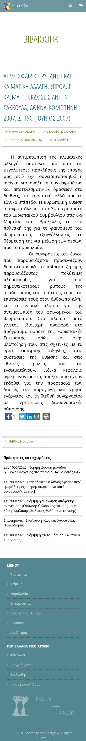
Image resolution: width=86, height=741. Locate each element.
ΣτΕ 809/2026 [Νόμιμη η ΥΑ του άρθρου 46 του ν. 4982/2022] (42, 558)
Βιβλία (13, 462)
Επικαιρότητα (20, 624)
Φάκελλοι (17, 676)
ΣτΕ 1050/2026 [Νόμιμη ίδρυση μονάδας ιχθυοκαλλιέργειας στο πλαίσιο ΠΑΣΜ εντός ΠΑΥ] (42, 490)
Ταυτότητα (18, 595)
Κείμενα (16, 605)
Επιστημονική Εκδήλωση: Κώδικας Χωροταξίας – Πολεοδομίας (41, 543)
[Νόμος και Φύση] (7, 6)
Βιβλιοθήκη (43, 38)
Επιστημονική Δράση (26, 705)
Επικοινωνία (19, 643)
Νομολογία (19, 614)
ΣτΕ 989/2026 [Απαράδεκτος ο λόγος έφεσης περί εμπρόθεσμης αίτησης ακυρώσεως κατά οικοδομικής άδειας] (42, 508)
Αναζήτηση (18, 653)
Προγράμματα (21, 685)
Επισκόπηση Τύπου (25, 634)
